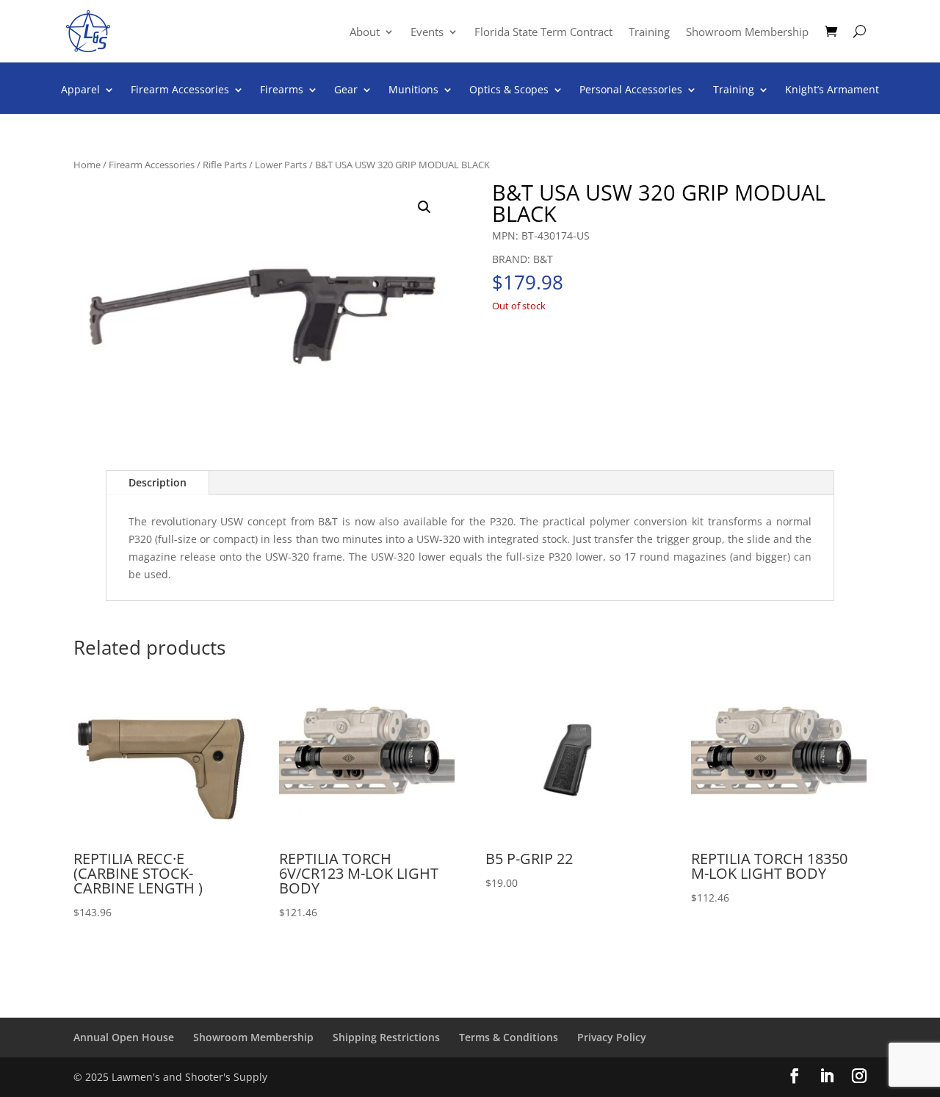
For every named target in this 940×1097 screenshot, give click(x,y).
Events (427, 32)
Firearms (281, 90)
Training (649, 32)
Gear (346, 90)
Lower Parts (281, 164)
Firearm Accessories (180, 90)
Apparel (80, 90)
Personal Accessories (630, 90)
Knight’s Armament (832, 90)
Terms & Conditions (508, 1037)
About (365, 32)
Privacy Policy (611, 1037)
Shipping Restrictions (386, 1037)
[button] (424, 207)
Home (87, 164)
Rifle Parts (225, 164)
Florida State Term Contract (543, 32)
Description (158, 482)
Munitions (413, 90)
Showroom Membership (747, 32)
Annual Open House (123, 1037)
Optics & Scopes (509, 90)
